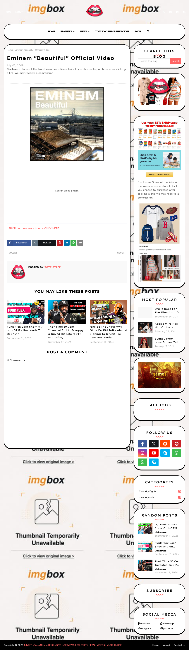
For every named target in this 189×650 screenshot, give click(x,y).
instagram (145, 628)
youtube (168, 628)
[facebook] (157, 12)
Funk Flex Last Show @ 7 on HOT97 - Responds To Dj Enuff (25, 330)
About (19, 12)
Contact (31, 12)
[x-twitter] (163, 12)
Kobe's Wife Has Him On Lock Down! (166, 325)
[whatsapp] (176, 453)
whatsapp (168, 623)
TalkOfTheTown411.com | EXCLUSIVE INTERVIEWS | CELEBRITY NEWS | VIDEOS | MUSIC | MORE (73, 645)
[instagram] (170, 12)
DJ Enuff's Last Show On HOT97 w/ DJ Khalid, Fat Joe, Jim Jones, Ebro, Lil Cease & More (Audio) (167, 526)
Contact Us (179, 645)
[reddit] (165, 443)
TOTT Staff (52, 267)
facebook (144, 623)
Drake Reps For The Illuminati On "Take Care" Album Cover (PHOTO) (168, 310)
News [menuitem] (83, 31)
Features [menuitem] (66, 31)
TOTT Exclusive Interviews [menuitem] (112, 31)
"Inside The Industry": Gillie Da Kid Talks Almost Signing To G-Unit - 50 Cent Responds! (108, 332)
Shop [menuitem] (138, 31)
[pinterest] (177, 12)
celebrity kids (160, 497)
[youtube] (154, 453)
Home (8, 12)
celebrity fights (160, 491)
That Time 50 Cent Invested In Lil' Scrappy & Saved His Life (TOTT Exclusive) (65, 332)
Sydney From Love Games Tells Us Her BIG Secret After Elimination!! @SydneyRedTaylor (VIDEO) (168, 340)
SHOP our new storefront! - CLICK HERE (34, 228)
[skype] (183, 12)
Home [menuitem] (51, 31)
